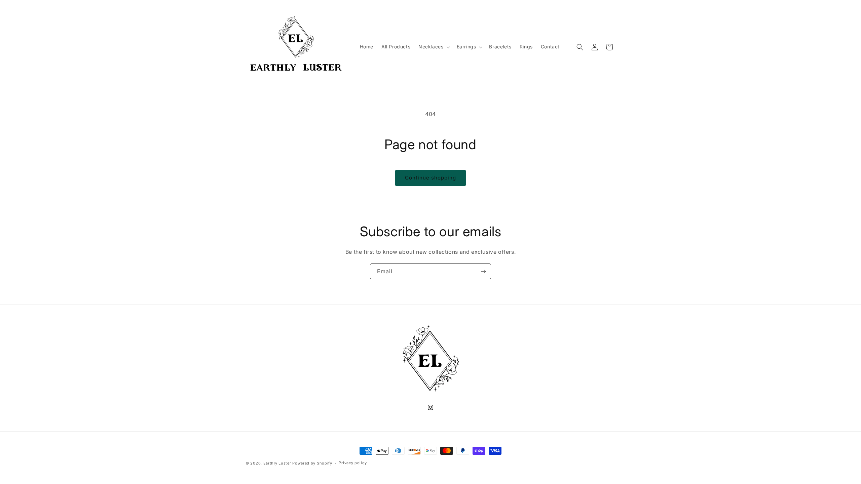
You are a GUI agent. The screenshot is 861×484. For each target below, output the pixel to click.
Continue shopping (430, 177)
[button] (433, 47)
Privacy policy (353, 462)
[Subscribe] (483, 271)
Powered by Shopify (312, 463)
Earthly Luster (277, 463)
